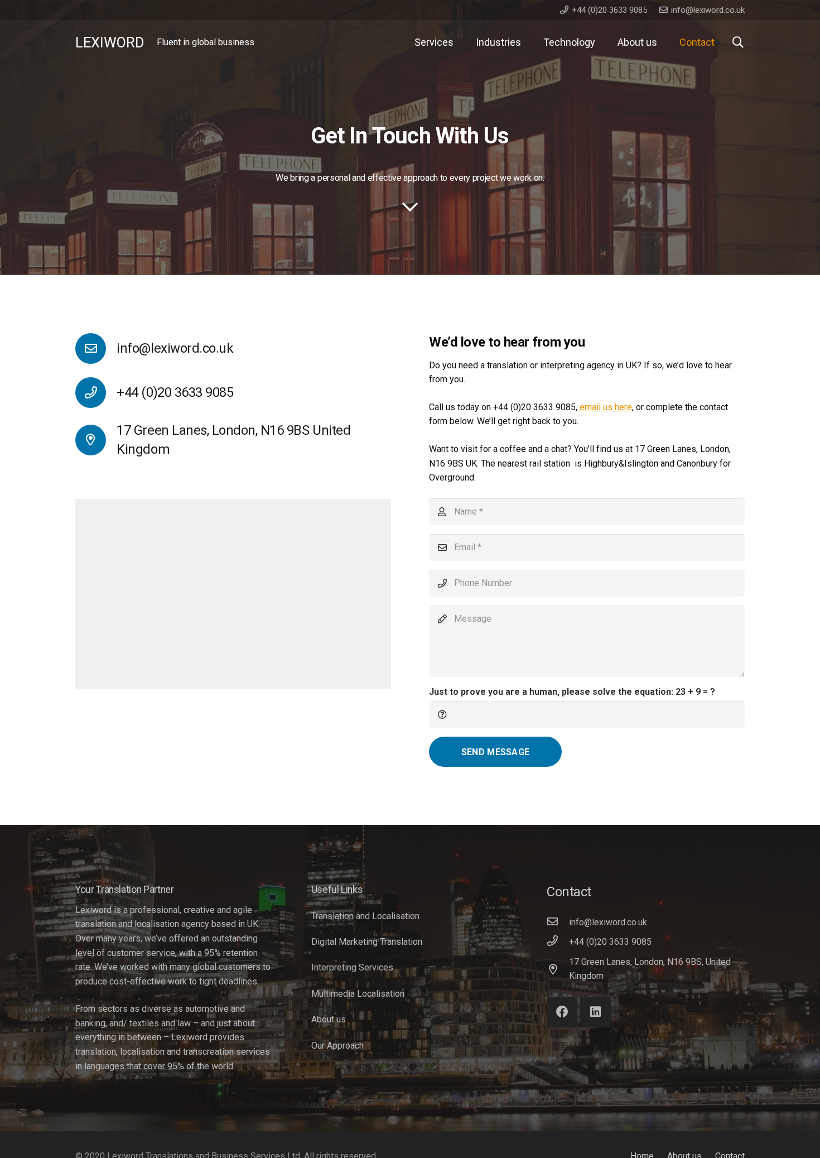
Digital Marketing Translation (366, 941)
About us (328, 1019)
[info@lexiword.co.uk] (96, 348)
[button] (738, 42)
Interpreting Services (352, 967)
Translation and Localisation (365, 916)
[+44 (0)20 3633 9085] (558, 942)
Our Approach (337, 1045)
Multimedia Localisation (357, 993)
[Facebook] (562, 1012)
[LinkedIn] (595, 1012)
